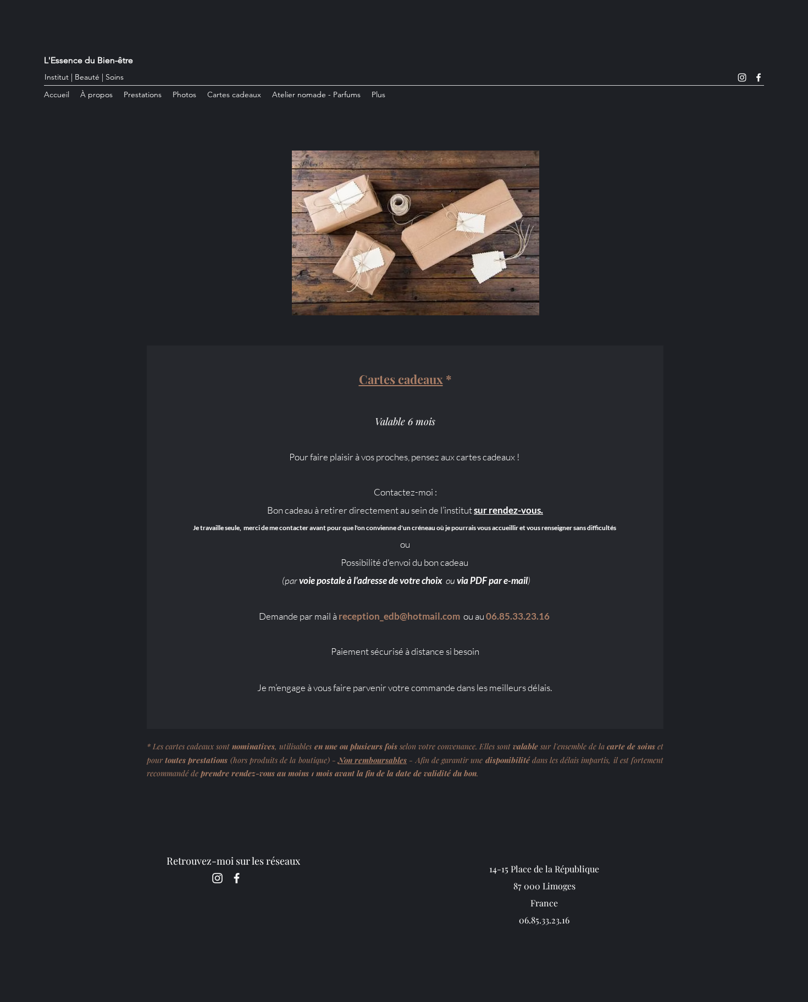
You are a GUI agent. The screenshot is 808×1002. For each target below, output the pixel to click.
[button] (142, 95)
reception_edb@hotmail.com (399, 616)
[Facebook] (758, 77)
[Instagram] (742, 77)
